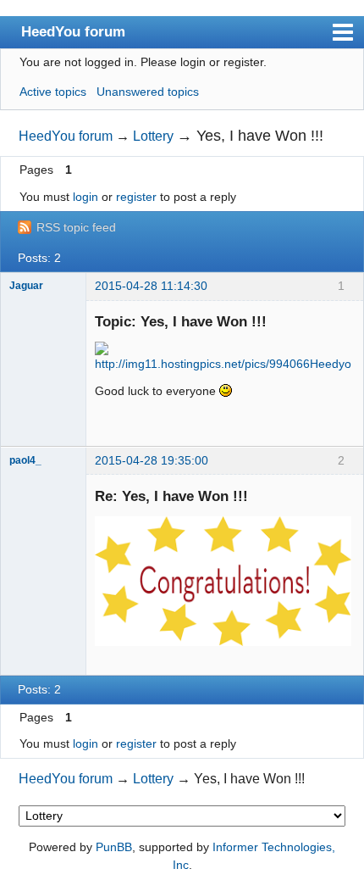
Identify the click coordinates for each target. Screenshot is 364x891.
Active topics (52, 91)
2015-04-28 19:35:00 (151, 460)
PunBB (114, 847)
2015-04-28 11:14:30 (151, 285)
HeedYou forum (73, 31)
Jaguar (26, 286)
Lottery (153, 136)
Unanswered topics (148, 91)
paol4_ (25, 460)
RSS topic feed (76, 227)
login (85, 196)
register (136, 196)
